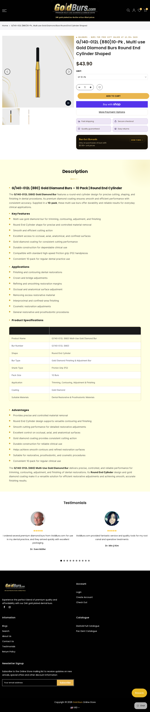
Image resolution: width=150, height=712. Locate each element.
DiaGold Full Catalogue (87, 626)
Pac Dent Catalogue (86, 631)
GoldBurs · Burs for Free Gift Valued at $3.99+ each (108, 37)
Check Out (81, 602)
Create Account (84, 597)
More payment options (112, 112)
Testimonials (8, 646)
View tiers (136, 140)
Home (5, 25)
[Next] (69, 72)
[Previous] (7, 72)
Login (78, 592)
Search (5, 631)
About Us (6, 636)
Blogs (4, 626)
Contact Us (8, 641)
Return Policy (8, 651)
